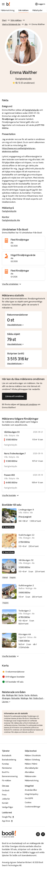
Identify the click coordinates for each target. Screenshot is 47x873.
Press (4, 795)
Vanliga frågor (7, 807)
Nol (30, 698)
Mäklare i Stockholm (33, 755)
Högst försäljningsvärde (23, 255)
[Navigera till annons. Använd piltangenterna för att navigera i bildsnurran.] (9, 515)
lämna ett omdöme (28, 404)
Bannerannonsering (10, 776)
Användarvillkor (31, 790)
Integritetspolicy (31, 794)
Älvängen (6, 698)
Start (4, 20)
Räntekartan (7, 768)
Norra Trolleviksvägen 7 (15, 453)
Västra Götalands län (11, 24)
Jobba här (6, 799)
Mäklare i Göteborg (32, 760)
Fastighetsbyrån (23, 78)
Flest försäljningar (20, 239)
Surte (20, 695)
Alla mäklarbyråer (31, 768)
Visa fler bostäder (9, 495)
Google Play (6, 817)
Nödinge (24, 698)
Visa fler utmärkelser (10, 284)
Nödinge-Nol (11, 695)
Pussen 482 (9, 475)
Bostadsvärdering (9, 760)
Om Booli (5, 790)
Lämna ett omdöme (14, 396)
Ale (26, 24)
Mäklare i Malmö (31, 764)
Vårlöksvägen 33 (12, 432)
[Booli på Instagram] (38, 834)
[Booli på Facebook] (43, 834)
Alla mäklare (29, 772)
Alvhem (33, 695)
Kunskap (5, 764)
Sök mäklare (23, 10)
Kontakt (5, 803)
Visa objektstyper (14, 325)
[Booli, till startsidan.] (8, 4)
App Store (6, 821)
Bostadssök (6, 755)
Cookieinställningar (32, 807)
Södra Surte (38, 698)
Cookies (28, 802)
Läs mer (5, 702)
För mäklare (6, 780)
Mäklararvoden (30, 776)
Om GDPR (29, 798)
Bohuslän (15, 698)
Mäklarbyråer (37, 10)
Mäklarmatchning (7, 10)
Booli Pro (5, 772)
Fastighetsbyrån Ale (11, 220)
